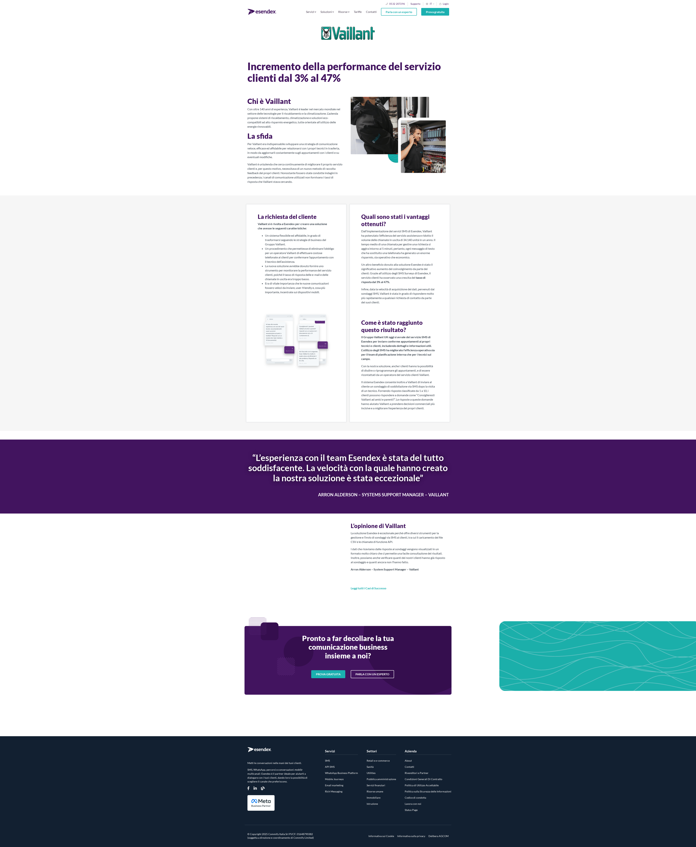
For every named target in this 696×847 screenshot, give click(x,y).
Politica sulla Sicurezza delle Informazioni (428, 791)
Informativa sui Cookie (381, 836)
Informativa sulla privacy (411, 836)
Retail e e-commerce (378, 760)
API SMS (330, 766)
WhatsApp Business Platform (341, 772)
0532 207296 (397, 3)
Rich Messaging (333, 791)
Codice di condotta (415, 797)
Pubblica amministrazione (381, 779)
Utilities (371, 772)
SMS (327, 760)
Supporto (415, 3)
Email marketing (334, 785)
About (408, 760)
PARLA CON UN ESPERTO (372, 674)
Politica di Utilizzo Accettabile (422, 785)
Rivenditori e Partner (416, 772)
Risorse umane (375, 791)
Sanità (370, 766)
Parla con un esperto (399, 11)
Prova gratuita (435, 11)
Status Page (411, 809)
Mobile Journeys (334, 779)
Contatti (371, 11)
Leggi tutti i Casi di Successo (368, 588)
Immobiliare (373, 797)
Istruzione (372, 803)
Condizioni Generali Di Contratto (423, 779)
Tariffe (358, 11)
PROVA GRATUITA (328, 674)
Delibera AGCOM (438, 836)
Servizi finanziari (376, 785)
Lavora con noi (413, 803)
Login (446, 3)
